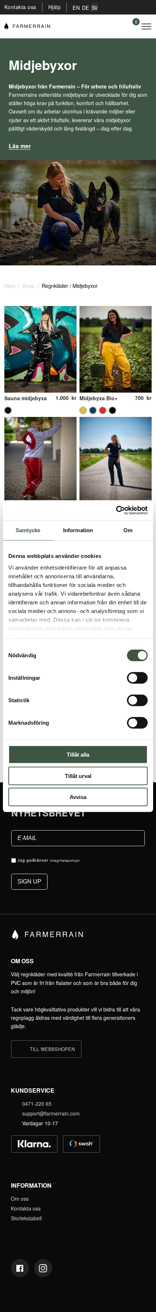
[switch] (137, 678)
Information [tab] (78, 530)
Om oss (20, 1198)
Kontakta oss (20, 7)
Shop (28, 285)
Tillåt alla (78, 755)
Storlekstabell (26, 1218)
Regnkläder (55, 285)
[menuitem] (76, 7)
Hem (9, 285)
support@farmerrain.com (51, 1113)
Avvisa (78, 797)
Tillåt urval (78, 776)
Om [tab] (127, 530)
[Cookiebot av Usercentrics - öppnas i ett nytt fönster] (116, 510)
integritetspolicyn (65, 860)
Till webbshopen (52, 1049)
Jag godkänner (48, 860)
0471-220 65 (37, 1103)
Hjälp (54, 7)
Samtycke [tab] (28, 530)
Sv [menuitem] (94, 7)
